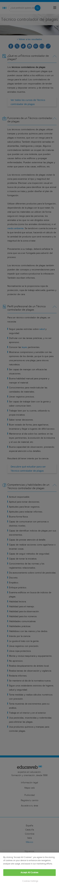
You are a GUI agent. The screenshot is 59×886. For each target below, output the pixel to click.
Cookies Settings (30, 881)
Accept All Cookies (29, 872)
